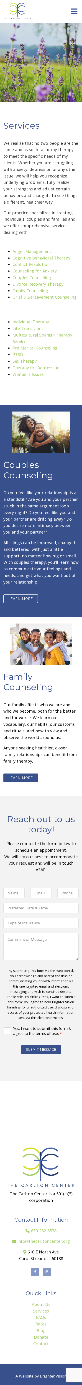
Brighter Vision (53, 1376)
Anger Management (32, 251)
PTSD (18, 354)
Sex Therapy (25, 361)
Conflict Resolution (31, 264)
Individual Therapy (31, 321)
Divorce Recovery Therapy (38, 284)
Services (41, 1311)
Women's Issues (28, 374)
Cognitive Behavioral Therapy (41, 258)
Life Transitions (28, 328)
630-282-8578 (43, 1230)
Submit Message (41, 1049)
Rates (41, 1324)
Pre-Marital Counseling (35, 348)
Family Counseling (30, 290)
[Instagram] (47, 1272)
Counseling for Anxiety (35, 271)
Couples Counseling (32, 277)
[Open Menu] (74, 11)
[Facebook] (35, 1272)
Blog (41, 1330)
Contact (41, 1343)
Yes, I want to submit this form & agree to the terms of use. (42, 1031)
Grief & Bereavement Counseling (45, 297)
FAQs (41, 1317)
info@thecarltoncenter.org (43, 1241)
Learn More (20, 599)
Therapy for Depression (36, 367)
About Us (41, 1304)
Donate (41, 1337)
